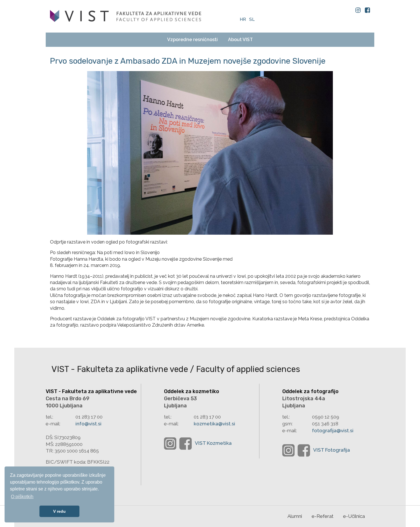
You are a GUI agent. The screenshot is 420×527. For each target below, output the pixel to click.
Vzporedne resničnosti (192, 39)
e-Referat (322, 516)
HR (243, 19)
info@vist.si (88, 424)
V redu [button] (59, 511)
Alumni (294, 516)
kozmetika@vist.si (214, 424)
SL (252, 19)
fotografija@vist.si (332, 430)
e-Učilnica (354, 516)
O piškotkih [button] (22, 496)
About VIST (240, 39)
